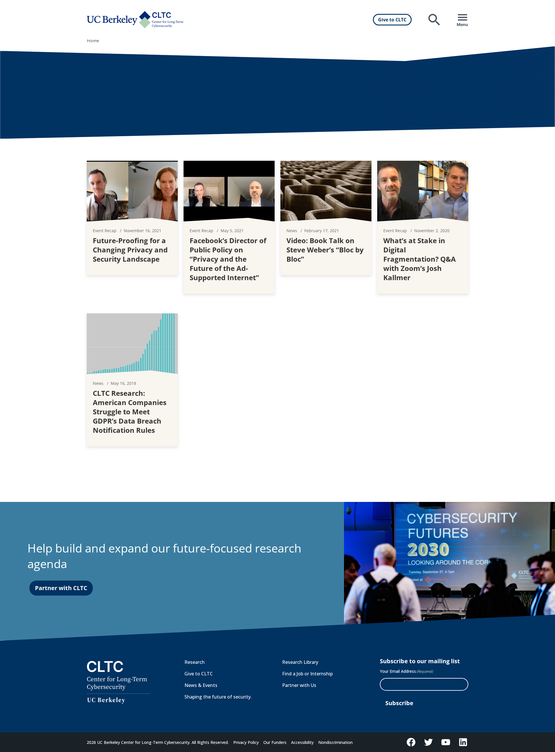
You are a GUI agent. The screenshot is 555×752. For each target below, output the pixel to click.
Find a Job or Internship (307, 673)
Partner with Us (299, 685)
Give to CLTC (392, 19)
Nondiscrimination (335, 742)
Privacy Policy (246, 742)
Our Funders (274, 742)
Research (194, 662)
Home (93, 40)
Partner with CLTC (61, 588)
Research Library (300, 662)
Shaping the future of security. (218, 697)
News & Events (200, 685)
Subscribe (399, 703)
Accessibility (302, 742)
